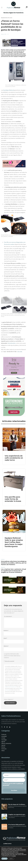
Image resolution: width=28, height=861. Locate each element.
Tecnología (4, 739)
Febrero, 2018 (3, 34)
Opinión (3, 745)
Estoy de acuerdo (9, 661)
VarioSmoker (12, 343)
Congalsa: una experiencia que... (17, 814)
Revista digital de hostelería (13, 13)
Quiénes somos (7, 843)
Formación (3, 748)
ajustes (14, 856)
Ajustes (11, 858)
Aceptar (4, 858)
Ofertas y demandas (6, 743)
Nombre (6, 630)
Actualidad (4, 736)
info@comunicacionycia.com (10, 686)
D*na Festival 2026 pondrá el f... (16, 824)
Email (5, 638)
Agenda (3, 741)
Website (6, 646)
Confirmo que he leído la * (13, 784)
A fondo (3, 738)
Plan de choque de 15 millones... (17, 804)
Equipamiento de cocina (6, 17)
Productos (3, 734)
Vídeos (3, 750)
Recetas (3, 747)
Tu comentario (8, 616)
